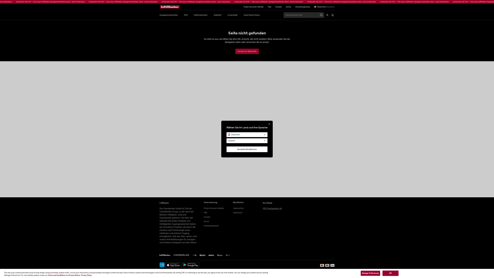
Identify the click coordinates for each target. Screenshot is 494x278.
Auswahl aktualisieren (247, 149)
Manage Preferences (370, 273)
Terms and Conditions (56, 275)
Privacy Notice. (74, 275)
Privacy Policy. (86, 275)
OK (390, 273)
